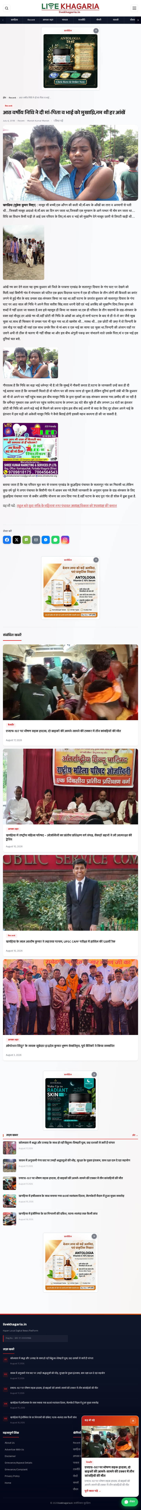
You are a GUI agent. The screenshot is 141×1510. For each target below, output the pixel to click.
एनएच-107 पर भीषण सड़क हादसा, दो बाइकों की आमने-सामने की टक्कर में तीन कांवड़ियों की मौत (71, 1179)
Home (8, 1483)
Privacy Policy (12, 1476)
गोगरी (98, 20)
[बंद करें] (133, 1421)
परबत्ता (65, 20)
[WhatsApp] (55, 540)
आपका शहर (48, 20)
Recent (31, 20)
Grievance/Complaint (16, 1470)
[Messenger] (46, 540)
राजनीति (81, 20)
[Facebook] (7, 540)
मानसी (115, 20)
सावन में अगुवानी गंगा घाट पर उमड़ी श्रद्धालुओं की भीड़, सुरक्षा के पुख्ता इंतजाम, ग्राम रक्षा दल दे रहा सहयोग (74, 1161)
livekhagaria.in (15, 1325)
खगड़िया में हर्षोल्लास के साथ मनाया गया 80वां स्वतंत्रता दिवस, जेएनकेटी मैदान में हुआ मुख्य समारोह (71, 1196)
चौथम (132, 20)
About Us (10, 1443)
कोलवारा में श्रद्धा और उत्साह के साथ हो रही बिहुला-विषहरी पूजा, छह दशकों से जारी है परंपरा (67, 1143)
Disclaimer (10, 1456)
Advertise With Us (14, 1450)
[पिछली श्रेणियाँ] (3, 20)
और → (135, 1135)
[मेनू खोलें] (134, 8)
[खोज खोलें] (6, 8)
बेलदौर (11, 725)
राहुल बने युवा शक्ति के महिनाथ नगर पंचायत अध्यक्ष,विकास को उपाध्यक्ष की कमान (67, 506)
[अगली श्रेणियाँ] (138, 20)
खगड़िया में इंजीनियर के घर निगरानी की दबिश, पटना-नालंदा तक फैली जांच (58, 1214)
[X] (17, 540)
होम (4, 98)
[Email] (36, 540)
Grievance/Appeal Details (18, 1463)
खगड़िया (14, 20)
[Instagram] (65, 540)
